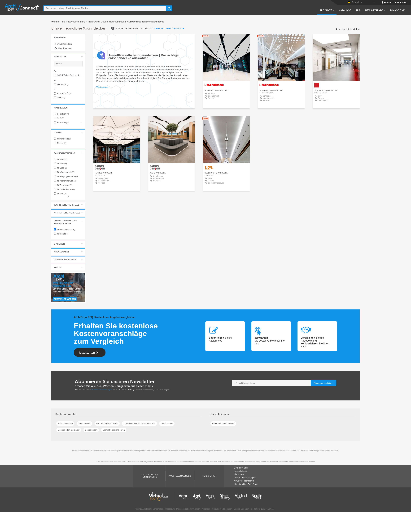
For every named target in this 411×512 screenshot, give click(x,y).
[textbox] (104, 8)
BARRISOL (63, 84)
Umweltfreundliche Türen (114, 430)
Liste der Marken (241, 468)
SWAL (61, 97)
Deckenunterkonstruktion (107, 423)
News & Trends (374, 10)
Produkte (326, 10)
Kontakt (226, 39)
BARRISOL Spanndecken (223, 423)
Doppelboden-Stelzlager (68, 430)
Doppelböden (91, 430)
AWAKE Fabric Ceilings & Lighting (70, 75)
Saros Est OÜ (64, 93)
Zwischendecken (65, 423)
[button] (68, 56)
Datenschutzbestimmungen (102, 390)
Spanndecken (84, 423)
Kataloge (345, 10)
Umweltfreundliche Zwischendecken (139, 423)
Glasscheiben (167, 423)
